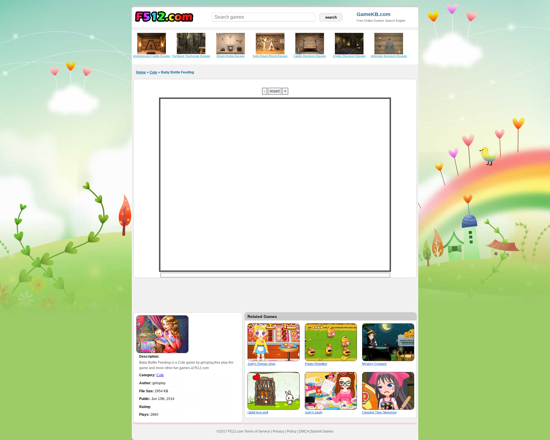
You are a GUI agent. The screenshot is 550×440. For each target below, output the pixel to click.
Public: (144, 399)
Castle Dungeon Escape (310, 55)
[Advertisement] (275, 293)
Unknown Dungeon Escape (389, 55)
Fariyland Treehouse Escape (191, 55)
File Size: (146, 391)
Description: (149, 357)
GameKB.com (373, 14)
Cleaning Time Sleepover (379, 412)
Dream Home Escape (231, 55)
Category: (147, 375)
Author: (145, 383)
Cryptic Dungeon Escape (349, 55)
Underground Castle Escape (151, 55)
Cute (153, 72)
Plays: (144, 415)
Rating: (145, 407)
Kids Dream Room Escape (270, 55)
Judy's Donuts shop (261, 363)
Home (141, 72)
